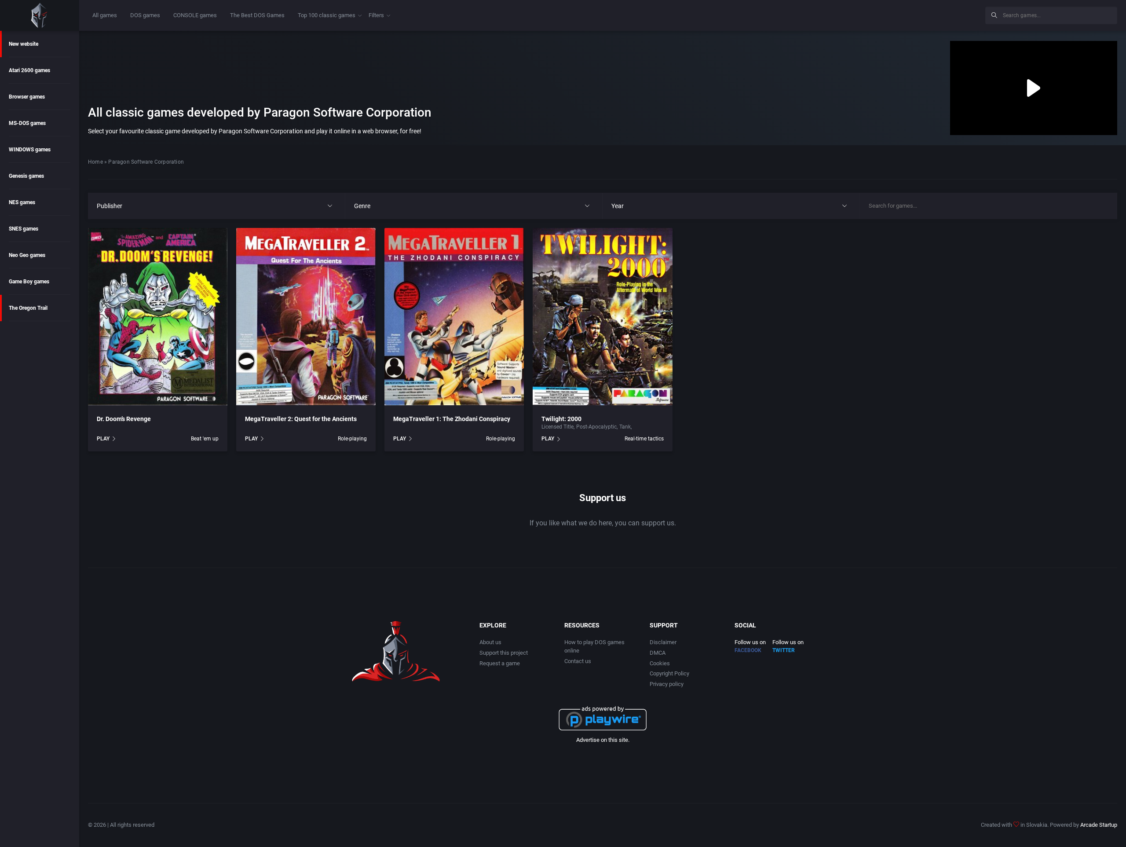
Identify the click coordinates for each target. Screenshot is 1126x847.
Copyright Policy (669, 673)
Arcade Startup (1098, 824)
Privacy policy (667, 684)
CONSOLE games (195, 15)
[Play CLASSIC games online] (39, 15)
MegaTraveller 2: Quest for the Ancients (301, 418)
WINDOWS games (30, 150)
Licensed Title (557, 427)
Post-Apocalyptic (596, 427)
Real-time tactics (644, 439)
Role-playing (352, 439)
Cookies (660, 663)
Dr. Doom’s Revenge (124, 418)
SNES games (23, 229)
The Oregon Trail (28, 308)
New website (23, 44)
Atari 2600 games (29, 70)
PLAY (103, 439)
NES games (22, 202)
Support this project (503, 652)
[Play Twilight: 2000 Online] (602, 317)
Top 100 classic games (326, 15)
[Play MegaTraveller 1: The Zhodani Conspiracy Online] (454, 317)
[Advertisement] (906, 14)
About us (490, 642)
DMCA (657, 652)
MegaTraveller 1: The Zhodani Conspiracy (451, 418)
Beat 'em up (205, 439)
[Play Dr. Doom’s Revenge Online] (157, 317)
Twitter (783, 650)
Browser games (27, 97)
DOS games (145, 15)
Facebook (748, 650)
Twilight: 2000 (561, 418)
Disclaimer (663, 642)
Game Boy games (29, 282)
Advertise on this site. (602, 740)
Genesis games (26, 176)
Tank (625, 427)
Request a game (499, 663)
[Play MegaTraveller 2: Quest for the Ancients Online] (306, 317)
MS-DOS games (27, 123)
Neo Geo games (27, 255)
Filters (376, 15)
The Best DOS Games (257, 15)
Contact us (577, 661)
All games (104, 15)
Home (95, 162)
